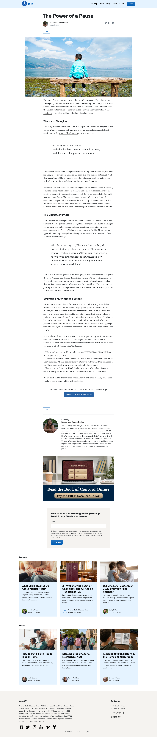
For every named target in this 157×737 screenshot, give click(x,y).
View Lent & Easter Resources (78, 394)
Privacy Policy (55, 537)
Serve (122, 3)
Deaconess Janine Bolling (58, 22)
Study (108, 3)
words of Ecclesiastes (68, 133)
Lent (46, 31)
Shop (131, 4)
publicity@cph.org (117, 712)
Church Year (80, 304)
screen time (52, 203)
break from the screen (62, 323)
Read (102, 3)
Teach (115, 3)
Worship (94, 3)
